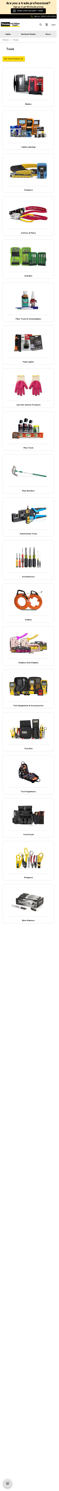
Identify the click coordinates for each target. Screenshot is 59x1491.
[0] (47, 25)
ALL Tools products (12, 59)
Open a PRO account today (30, 11)
